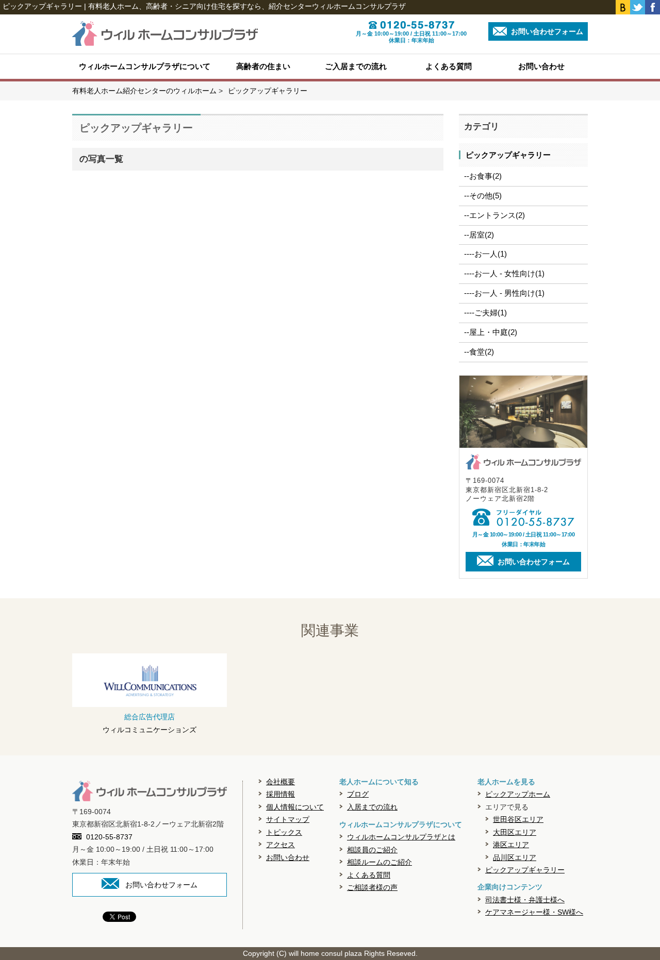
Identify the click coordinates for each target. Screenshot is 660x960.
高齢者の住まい (263, 66)
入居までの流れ (372, 807)
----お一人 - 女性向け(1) (504, 273)
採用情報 (280, 794)
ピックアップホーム (517, 794)
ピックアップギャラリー (508, 154)
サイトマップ (287, 819)
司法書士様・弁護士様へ (525, 900)
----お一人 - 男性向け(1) (504, 293)
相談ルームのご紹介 (379, 862)
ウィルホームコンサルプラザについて (144, 66)
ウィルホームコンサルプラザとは (401, 837)
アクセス (280, 844)
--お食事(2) (483, 176)
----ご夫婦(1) (485, 312)
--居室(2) (479, 234)
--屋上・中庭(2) (490, 332)
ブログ (358, 794)
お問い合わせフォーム (546, 31)
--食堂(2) (479, 351)
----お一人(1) (485, 253)
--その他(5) (483, 195)
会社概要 (280, 782)
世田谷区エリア (518, 819)
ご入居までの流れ (356, 66)
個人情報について (295, 807)
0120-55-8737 (109, 837)
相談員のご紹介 (372, 850)
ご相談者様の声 (372, 887)
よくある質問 (448, 66)
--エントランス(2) (494, 215)
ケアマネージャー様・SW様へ (534, 912)
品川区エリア (514, 857)
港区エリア (511, 844)
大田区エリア (514, 832)
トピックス (284, 832)
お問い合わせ (541, 66)
